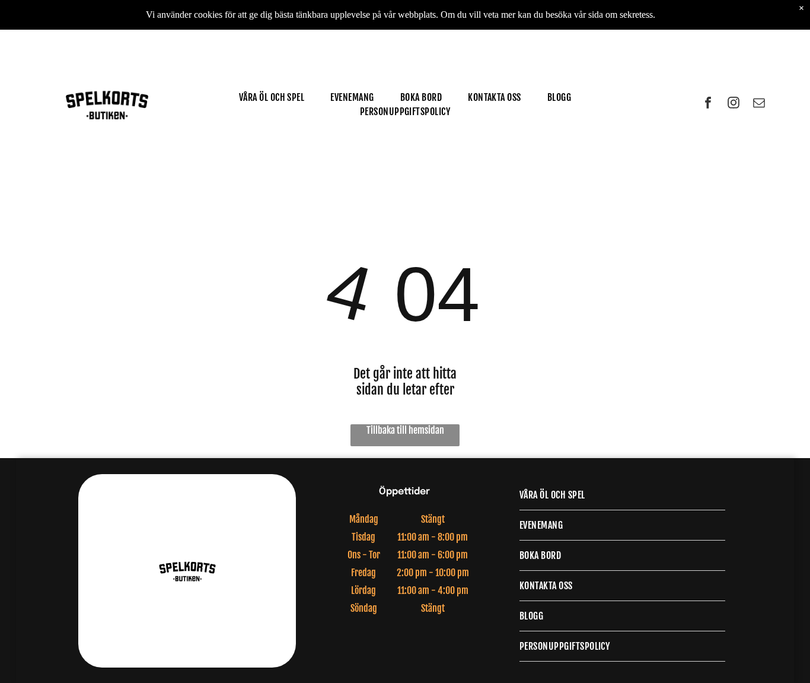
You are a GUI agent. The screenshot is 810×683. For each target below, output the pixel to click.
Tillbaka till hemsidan (405, 430)
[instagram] (733, 104)
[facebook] (708, 104)
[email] (759, 104)
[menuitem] (272, 97)
